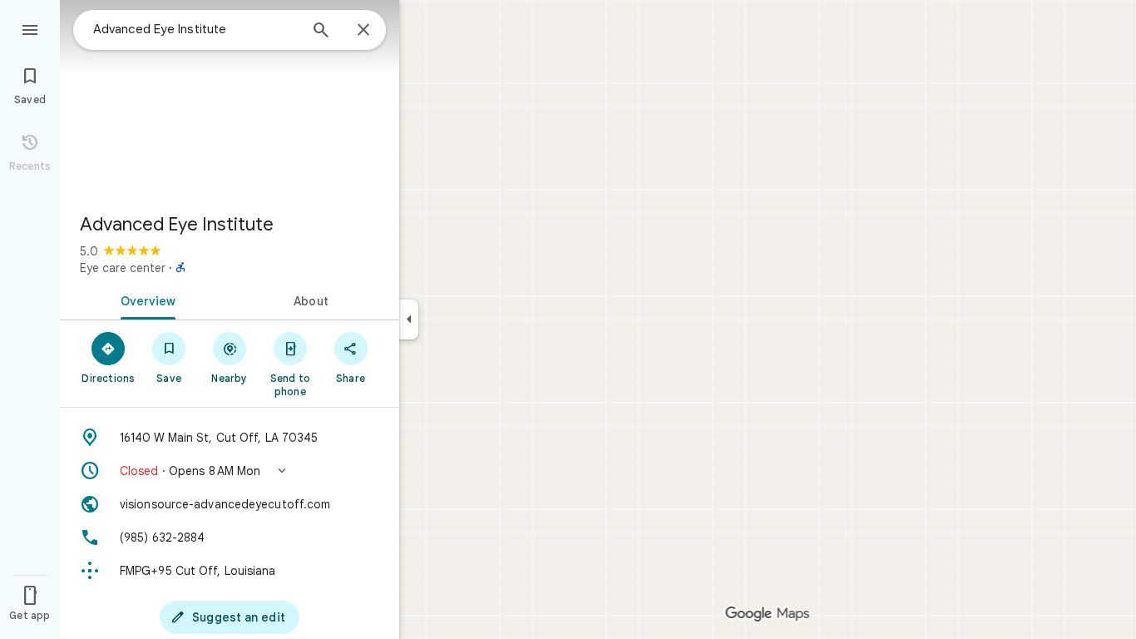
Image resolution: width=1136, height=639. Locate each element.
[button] (229, 471)
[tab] (144, 300)
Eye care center (122, 267)
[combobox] (195, 29)
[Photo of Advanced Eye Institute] (229, 100)
